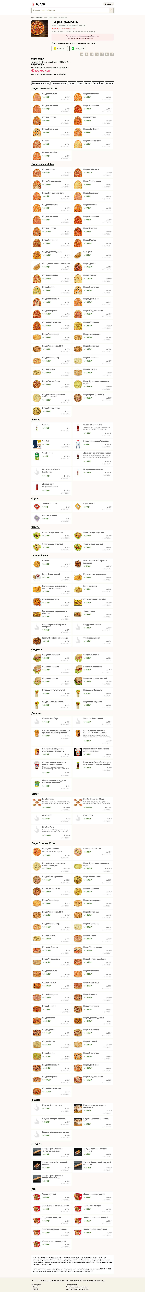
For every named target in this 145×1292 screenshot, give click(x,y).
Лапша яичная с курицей (94, 1194)
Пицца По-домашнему (93, 311)
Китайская (60, 25)
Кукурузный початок (92, 624)
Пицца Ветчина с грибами (53, 193)
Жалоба (35, 1289)
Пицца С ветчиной (91, 982)
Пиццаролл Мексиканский (53, 690)
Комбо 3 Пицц (48, 827)
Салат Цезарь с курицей (52, 544)
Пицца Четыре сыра (92, 141)
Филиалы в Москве (58, 31)
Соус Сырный (89, 504)
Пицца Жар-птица (50, 129)
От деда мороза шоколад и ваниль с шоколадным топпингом (54, 764)
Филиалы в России (73, 31)
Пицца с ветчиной (50, 105)
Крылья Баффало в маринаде (55, 638)
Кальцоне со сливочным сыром (56, 263)
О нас (35, 1287)
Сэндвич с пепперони (92, 666)
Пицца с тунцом (49, 117)
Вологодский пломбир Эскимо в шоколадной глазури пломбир (97, 763)
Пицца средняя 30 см (42, 164)
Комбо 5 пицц (48, 799)
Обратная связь (71, 1285)
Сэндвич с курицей (50, 666)
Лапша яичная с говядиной (95, 1229)
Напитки (35, 419)
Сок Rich (46, 425)
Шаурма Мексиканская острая (55, 1132)
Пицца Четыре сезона (51, 181)
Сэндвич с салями (91, 655)
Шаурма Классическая (52, 1105)
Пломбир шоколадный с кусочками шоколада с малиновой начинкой (52, 751)
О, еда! (41, 4)
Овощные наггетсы (50, 599)
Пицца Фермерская (91, 334)
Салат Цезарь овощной (52, 532)
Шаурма (79, 25)
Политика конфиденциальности (77, 1289)
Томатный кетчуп (49, 504)
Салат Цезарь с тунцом (93, 532)
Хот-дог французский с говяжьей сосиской (52, 1177)
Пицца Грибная (48, 369)
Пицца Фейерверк (91, 169)
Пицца (54, 25)
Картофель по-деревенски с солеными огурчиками (54, 587)
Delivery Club (79, 48)
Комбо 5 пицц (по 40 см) (93, 799)
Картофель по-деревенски (94, 574)
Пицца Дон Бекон (91, 129)
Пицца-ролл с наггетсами (53, 702)
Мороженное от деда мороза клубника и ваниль (96, 750)
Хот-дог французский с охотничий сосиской (52, 1150)
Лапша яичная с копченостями (55, 1206)
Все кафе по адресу (88, 31)
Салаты (35, 527)
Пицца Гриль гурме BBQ (52, 877)
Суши (66, 25)
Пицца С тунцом (90, 994)
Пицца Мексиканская (51, 322)
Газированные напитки (93, 469)
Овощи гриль (89, 611)
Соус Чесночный (49, 515)
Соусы (35, 498)
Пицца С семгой (90, 1041)
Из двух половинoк (50, 849)
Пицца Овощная (90, 205)
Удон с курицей (49, 1194)
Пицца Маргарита (91, 94)
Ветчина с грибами (50, 153)
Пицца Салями (48, 169)
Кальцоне (87, 252)
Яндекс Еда (61, 48)
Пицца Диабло (89, 263)
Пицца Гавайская (49, 94)
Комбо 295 (88, 815)
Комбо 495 (46, 815)
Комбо (35, 793)
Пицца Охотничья (49, 240)
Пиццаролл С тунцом (92, 702)
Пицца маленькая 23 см (44, 88)
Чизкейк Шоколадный (93, 719)
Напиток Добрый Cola (92, 425)
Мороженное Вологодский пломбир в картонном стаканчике (54, 783)
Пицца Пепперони (91, 105)
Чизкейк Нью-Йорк (50, 719)
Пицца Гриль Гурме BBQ (93, 395)
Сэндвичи (72, 25)
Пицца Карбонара (91, 322)
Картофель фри (90, 586)
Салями (45, 141)
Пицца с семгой (90, 369)
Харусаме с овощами (51, 1218)
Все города (37, 1285)
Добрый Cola (47, 484)
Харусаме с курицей (92, 1206)
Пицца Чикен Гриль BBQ (52, 346)
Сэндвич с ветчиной (51, 655)
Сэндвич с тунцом (50, 678)
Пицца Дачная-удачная (52, 252)
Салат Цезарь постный (93, 544)
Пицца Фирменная (50, 275)
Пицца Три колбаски (51, 381)
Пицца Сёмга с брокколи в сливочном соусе (53, 396)
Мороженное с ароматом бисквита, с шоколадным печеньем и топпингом (94, 732)
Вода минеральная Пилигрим (96, 441)
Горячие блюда (39, 555)
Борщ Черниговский (51, 574)
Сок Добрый (47, 453)
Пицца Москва (89, 117)
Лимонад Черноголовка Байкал (97, 453)
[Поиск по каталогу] (111, 10)
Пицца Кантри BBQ (91, 346)
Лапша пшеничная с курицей (95, 1218)
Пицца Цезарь (48, 287)
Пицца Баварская (49, 311)
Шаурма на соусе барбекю (53, 1119)
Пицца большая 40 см (43, 843)
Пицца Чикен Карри (50, 334)
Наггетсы (46, 561)
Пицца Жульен (89, 275)
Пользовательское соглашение (77, 1287)
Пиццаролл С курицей (92, 690)
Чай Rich (45, 441)
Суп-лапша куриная (91, 638)
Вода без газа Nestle (51, 469)
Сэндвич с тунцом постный (95, 678)
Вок (84, 25)
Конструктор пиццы (92, 849)
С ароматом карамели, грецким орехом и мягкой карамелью (56, 731)
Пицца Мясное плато (51, 299)
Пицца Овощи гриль (51, 408)
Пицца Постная (90, 228)
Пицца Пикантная (91, 358)
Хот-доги (36, 1143)
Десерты (36, 713)
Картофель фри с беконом (94, 599)
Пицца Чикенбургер (50, 358)
